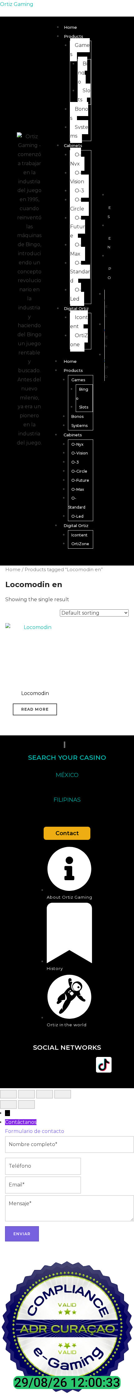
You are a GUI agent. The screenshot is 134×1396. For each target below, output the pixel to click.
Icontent (79, 321)
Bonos (79, 113)
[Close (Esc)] (62, 1094)
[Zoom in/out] (8, 1094)
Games (80, 49)
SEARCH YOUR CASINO (67, 757)
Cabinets (73, 145)
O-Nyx (75, 159)
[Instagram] (48, 1065)
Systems (79, 131)
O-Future (77, 227)
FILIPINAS (67, 799)
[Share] (44, 1094)
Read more (35, 709)
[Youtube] (67, 1065)
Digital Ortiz (76, 308)
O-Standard (80, 272)
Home (70, 27)
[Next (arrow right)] (26, 1104)
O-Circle (77, 204)
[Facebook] (30, 1065)
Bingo (82, 73)
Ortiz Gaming (16, 4)
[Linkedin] (85, 1065)
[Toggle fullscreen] (26, 1094)
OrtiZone (79, 340)
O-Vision (77, 177)
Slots (84, 95)
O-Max (75, 249)
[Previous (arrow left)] (8, 1104)
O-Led (75, 294)
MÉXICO (67, 775)
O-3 (79, 191)
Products (73, 36)
